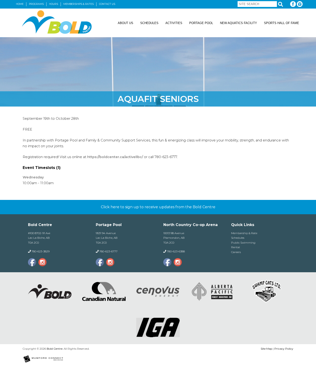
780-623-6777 (108, 251)
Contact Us (107, 4)
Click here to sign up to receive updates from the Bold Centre (158, 207)
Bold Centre (54, 348)
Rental (235, 247)
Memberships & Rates (78, 4)
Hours (53, 4)
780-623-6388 (176, 251)
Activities (173, 23)
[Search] (280, 4)
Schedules (149, 23)
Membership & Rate (244, 233)
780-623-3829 (40, 251)
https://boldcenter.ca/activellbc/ (114, 157)
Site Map (266, 348)
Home (20, 4)
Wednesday (33, 177)
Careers (236, 252)
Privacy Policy (283, 348)
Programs (36, 4)
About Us (125, 23)
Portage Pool (201, 23)
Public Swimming (243, 242)
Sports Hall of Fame (281, 23)
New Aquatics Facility (238, 23)
